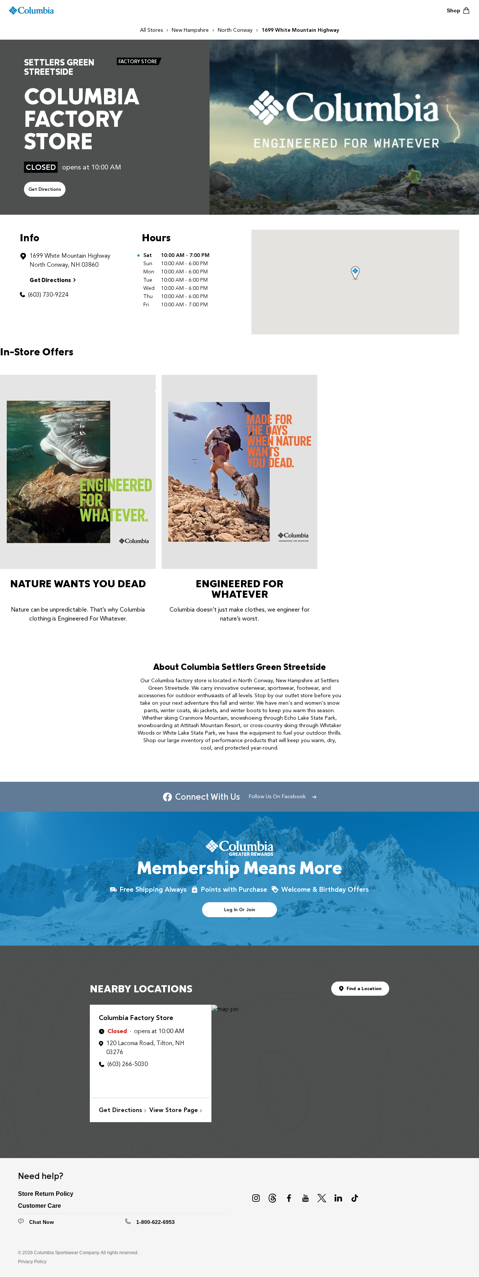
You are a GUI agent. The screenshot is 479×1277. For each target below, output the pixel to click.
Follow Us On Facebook (277, 796)
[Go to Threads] (272, 1198)
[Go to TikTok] (354, 1198)
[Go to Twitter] (321, 1198)
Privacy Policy (32, 1261)
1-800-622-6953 (155, 1222)
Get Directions (44, 189)
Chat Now (41, 1222)
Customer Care (39, 1206)
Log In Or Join (239, 909)
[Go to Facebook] (288, 1198)
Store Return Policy (45, 1194)
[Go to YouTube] (305, 1198)
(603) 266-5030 (127, 1064)
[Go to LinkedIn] (338, 1198)
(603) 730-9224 (48, 294)
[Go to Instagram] (255, 1198)
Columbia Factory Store (136, 1018)
